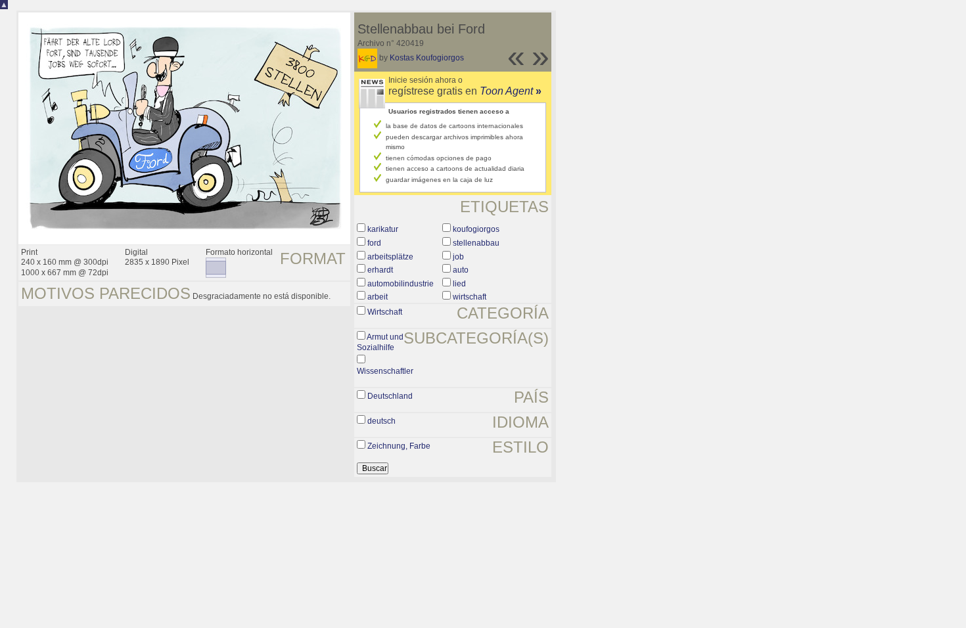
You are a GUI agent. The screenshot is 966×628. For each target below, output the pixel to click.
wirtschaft (469, 297)
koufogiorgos (476, 229)
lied (459, 283)
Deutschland (390, 396)
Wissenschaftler (385, 371)
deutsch (381, 421)
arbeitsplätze (390, 256)
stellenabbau (476, 243)
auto (461, 270)
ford (374, 243)
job (458, 256)
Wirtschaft (384, 312)
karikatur (382, 229)
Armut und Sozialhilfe (380, 342)
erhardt (380, 270)
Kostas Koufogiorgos (427, 57)
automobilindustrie (400, 283)
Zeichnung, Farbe (398, 446)
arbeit (377, 297)
